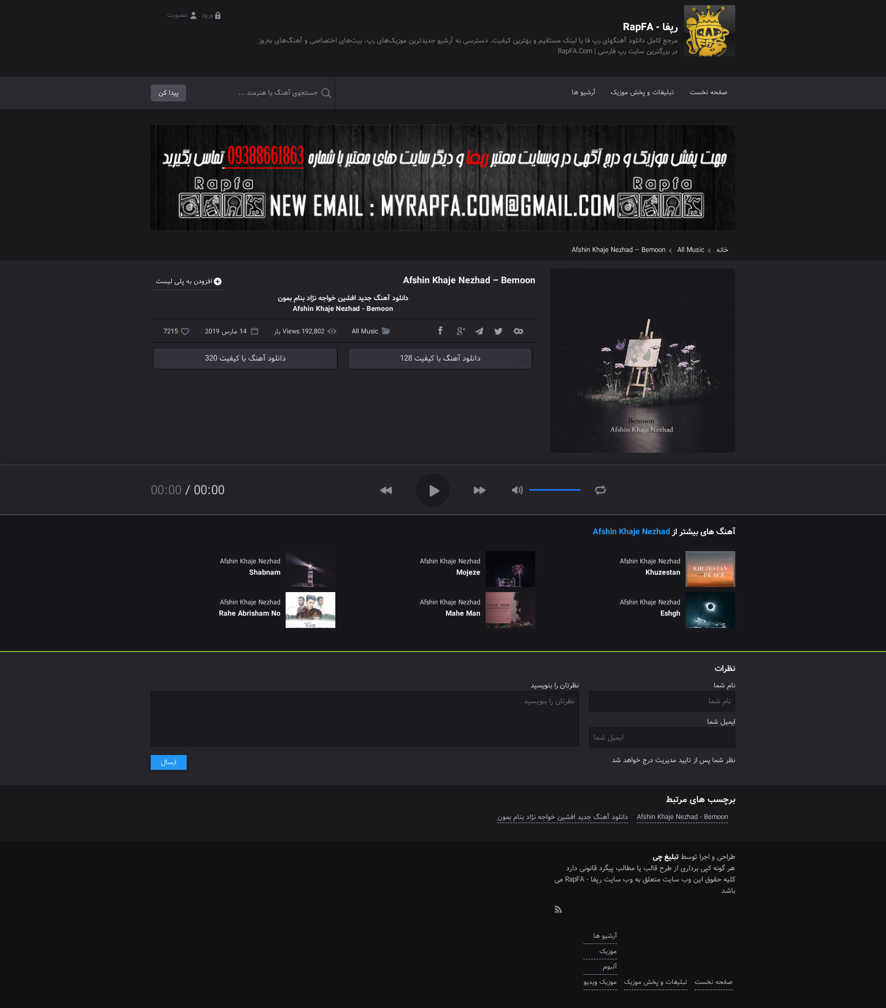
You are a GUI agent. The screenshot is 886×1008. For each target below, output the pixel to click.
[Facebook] (440, 330)
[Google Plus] (459, 330)
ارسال (168, 762)
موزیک (608, 951)
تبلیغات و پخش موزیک (642, 92)
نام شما (724, 685)
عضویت (177, 15)
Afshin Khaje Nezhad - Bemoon (682, 817)
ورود (207, 15)
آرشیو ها (583, 92)
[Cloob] (518, 330)
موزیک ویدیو (600, 982)
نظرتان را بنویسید (555, 685)
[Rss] (558, 908)
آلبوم (610, 966)
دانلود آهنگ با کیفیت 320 (245, 358)
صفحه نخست (709, 92)
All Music (690, 250)
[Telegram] (479, 330)
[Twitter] (498, 330)
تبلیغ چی (666, 857)
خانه (722, 250)
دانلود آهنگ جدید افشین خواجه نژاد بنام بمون (562, 817)
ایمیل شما (721, 722)
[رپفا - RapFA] (709, 38)
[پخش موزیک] (443, 234)
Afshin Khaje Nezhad (631, 532)
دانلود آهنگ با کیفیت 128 (440, 358)
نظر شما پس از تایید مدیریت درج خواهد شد (673, 760)
